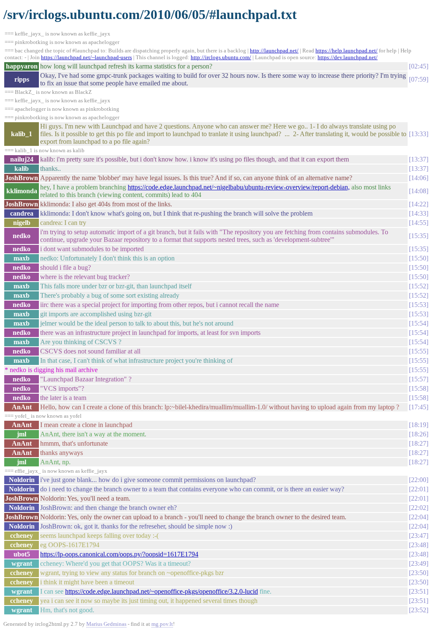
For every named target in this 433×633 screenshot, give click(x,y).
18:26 (418, 434)
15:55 (418, 351)
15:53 (418, 304)
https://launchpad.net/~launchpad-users (86, 57)
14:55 (418, 222)
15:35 (418, 235)
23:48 (418, 544)
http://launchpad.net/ (274, 50)
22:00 (418, 479)
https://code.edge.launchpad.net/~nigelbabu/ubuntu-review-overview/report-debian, (239, 187)
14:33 (418, 213)
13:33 (418, 133)
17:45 (418, 407)
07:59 (418, 79)
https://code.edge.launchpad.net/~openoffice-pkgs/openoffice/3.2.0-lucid (161, 591)
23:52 (418, 610)
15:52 (418, 286)
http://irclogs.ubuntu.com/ (221, 57)
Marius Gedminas (106, 624)
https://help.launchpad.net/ (346, 50)
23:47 (418, 535)
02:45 (418, 66)
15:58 (418, 388)
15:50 (418, 258)
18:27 (418, 443)
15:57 (418, 379)
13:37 (418, 159)
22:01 (418, 489)
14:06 (418, 177)
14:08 (418, 191)
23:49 (418, 563)
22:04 (418, 517)
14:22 (418, 204)
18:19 (418, 424)
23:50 (418, 572)
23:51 (418, 591)
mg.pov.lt (162, 624)
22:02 (418, 507)
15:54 (418, 323)
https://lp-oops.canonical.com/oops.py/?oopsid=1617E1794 (119, 554)
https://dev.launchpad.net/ (348, 57)
